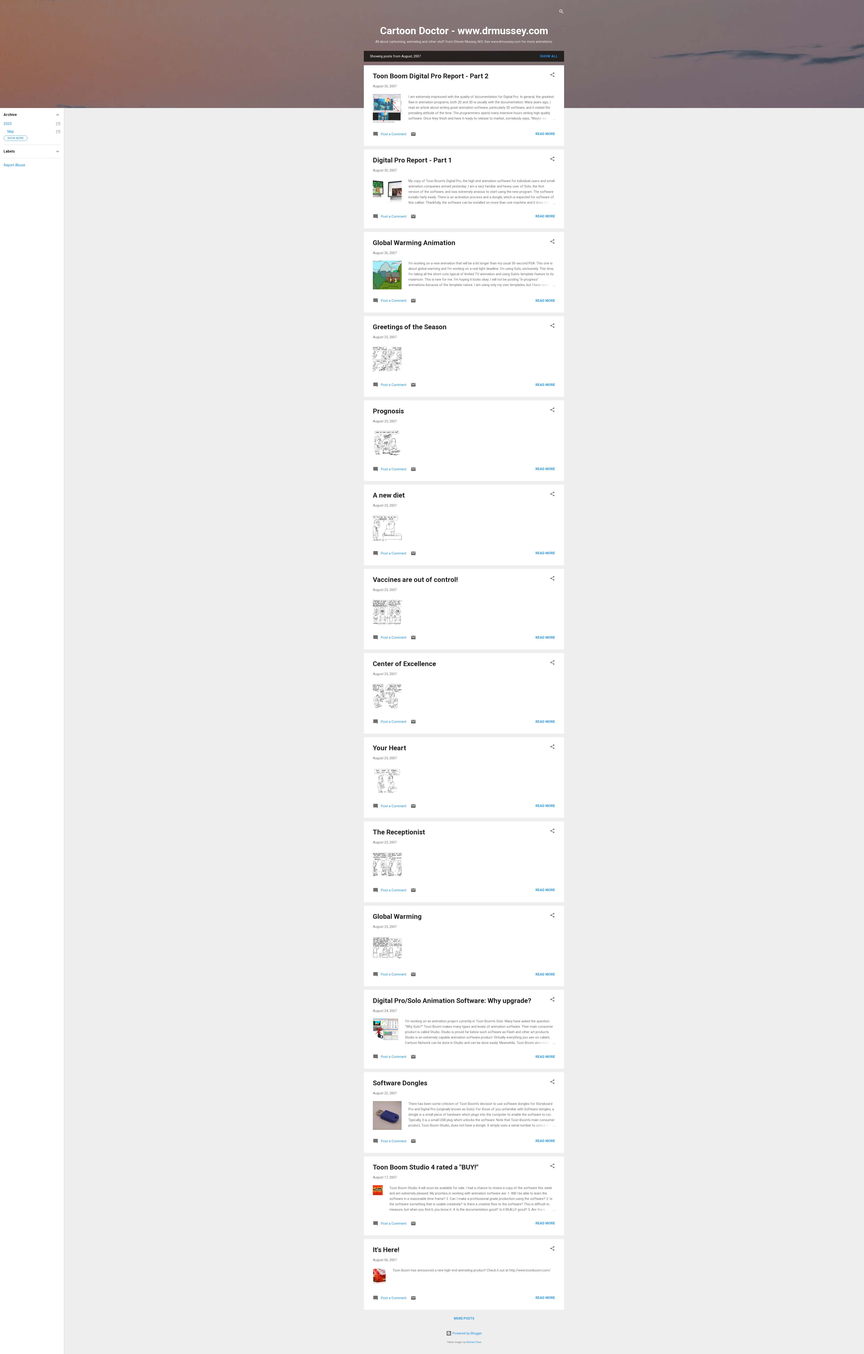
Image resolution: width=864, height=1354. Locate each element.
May (10, 131)
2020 (8, 124)
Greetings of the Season (410, 327)
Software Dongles (400, 1083)
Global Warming (397, 916)
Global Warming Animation (414, 243)
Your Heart (389, 748)
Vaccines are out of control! (415, 580)
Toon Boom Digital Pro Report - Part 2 (430, 76)
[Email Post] (413, 136)
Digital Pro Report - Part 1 (412, 160)
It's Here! (386, 1250)
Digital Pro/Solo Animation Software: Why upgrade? (452, 1001)
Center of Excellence (404, 664)
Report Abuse (14, 165)
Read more (545, 134)
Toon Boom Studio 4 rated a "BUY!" (425, 1167)
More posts (464, 1318)
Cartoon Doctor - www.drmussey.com (464, 31)
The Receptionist (399, 832)
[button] (552, 75)
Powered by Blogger (467, 1333)
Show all (549, 56)
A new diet (389, 495)
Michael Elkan (474, 1342)
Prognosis (388, 411)
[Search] (561, 12)
